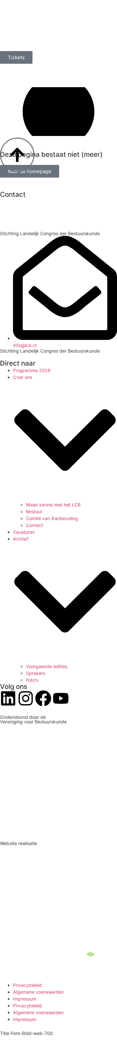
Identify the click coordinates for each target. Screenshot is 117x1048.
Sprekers (35, 673)
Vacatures (23, 532)
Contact (34, 525)
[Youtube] (61, 698)
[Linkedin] (8, 698)
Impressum (24, 998)
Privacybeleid (27, 985)
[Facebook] (43, 698)
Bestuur (34, 511)
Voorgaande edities (46, 666)
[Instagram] (26, 698)
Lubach (77, 953)
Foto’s (32, 680)
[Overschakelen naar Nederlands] (10, 72)
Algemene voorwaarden (38, 992)
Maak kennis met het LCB (53, 504)
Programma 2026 (32, 370)
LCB (35, 953)
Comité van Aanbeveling (52, 518)
